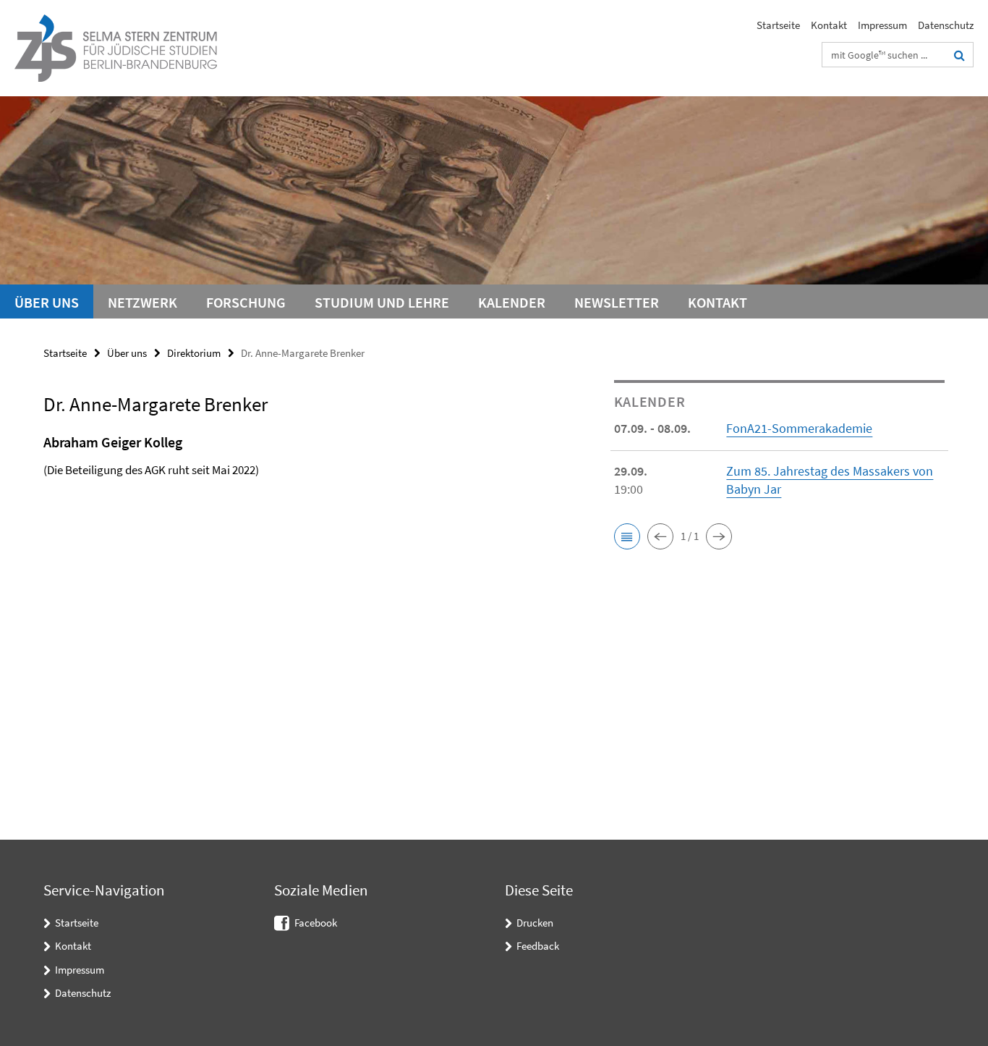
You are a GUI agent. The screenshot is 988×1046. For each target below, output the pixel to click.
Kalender (511, 302)
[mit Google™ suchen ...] (959, 55)
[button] (627, 536)
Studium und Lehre (382, 302)
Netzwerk (142, 302)
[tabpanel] (301, 474)
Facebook (315, 922)
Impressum (882, 25)
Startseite (778, 25)
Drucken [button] (534, 922)
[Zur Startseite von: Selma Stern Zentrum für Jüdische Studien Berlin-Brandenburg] (115, 48)
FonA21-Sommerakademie (799, 428)
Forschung (246, 302)
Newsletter (616, 302)
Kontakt (829, 25)
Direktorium (194, 353)
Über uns (46, 302)
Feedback (537, 946)
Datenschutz (946, 25)
